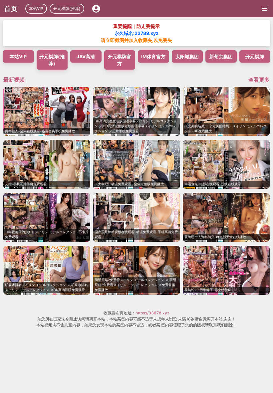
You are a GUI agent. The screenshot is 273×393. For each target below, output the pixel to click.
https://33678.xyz (152, 312)
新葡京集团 (221, 56)
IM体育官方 (153, 56)
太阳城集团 (187, 56)
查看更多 (259, 79)
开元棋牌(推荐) (67, 8)
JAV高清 (86, 56)
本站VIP (36, 8)
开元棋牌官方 (119, 60)
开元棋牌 (254, 56)
